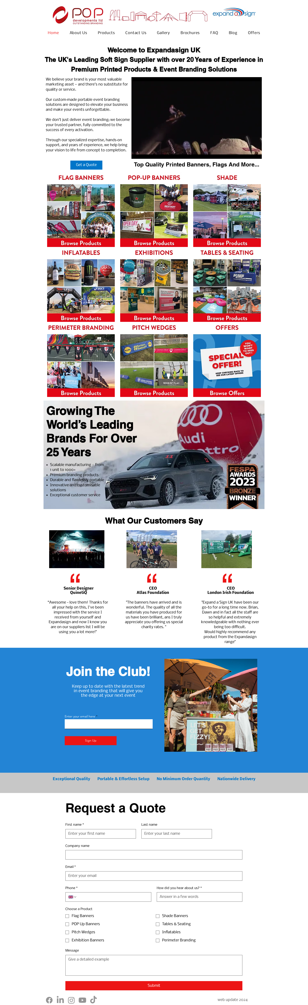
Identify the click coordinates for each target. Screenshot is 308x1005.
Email (70, 867)
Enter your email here (80, 716)
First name (74, 825)
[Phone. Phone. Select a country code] (72, 897)
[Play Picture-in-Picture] (248, 153)
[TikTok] (93, 1000)
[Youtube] (82, 1000)
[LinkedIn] (60, 1000)
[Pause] (137, 153)
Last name (149, 825)
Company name (77, 846)
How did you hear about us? (179, 888)
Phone (71, 888)
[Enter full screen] (256, 153)
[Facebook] (49, 1000)
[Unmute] (145, 153)
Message (72, 950)
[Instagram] (71, 1000)
